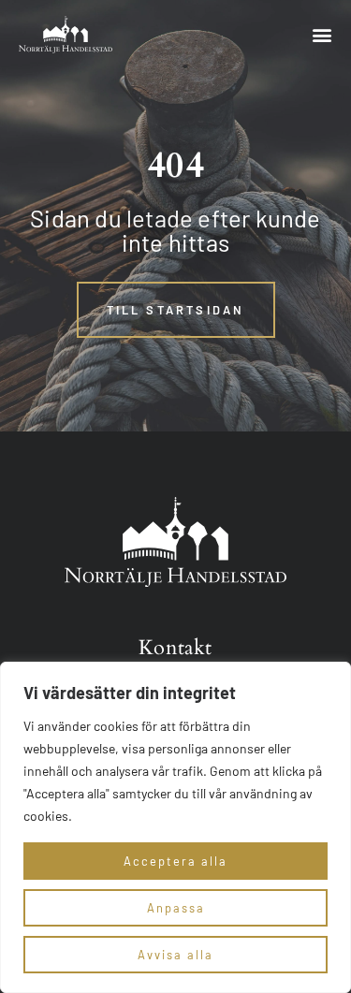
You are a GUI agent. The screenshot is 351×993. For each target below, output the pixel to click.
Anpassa (176, 907)
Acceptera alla (175, 861)
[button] (321, 35)
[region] (175, 827)
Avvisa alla (175, 954)
